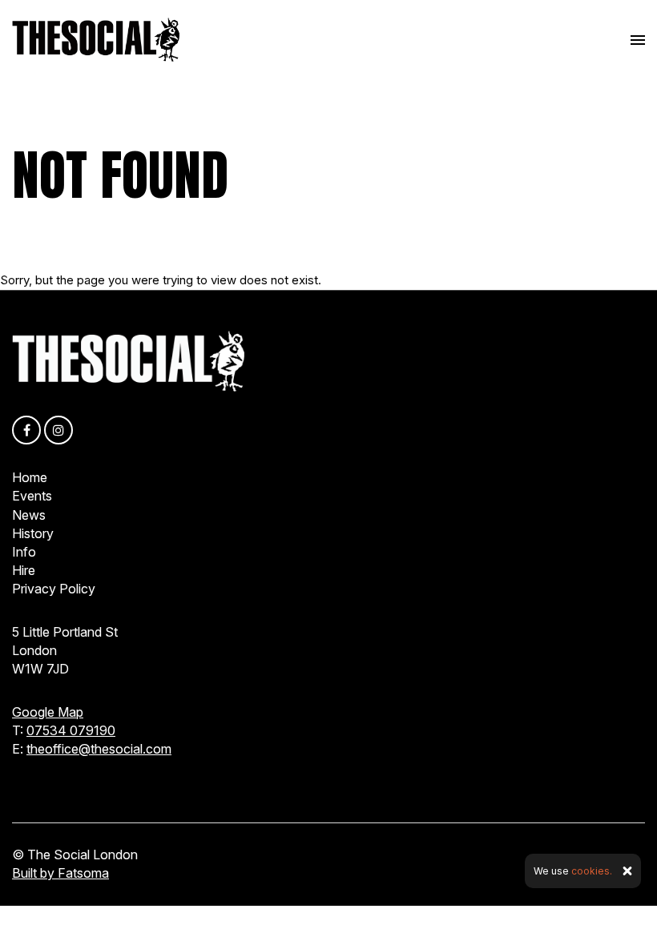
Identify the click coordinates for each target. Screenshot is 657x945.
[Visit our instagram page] (58, 430)
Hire (23, 570)
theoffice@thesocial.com (98, 749)
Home (29, 477)
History (33, 533)
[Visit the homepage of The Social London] (95, 39)
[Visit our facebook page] (26, 430)
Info (24, 552)
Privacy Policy (53, 589)
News (29, 515)
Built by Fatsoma (60, 873)
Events (32, 496)
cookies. (591, 871)
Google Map (47, 712)
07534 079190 (70, 730)
